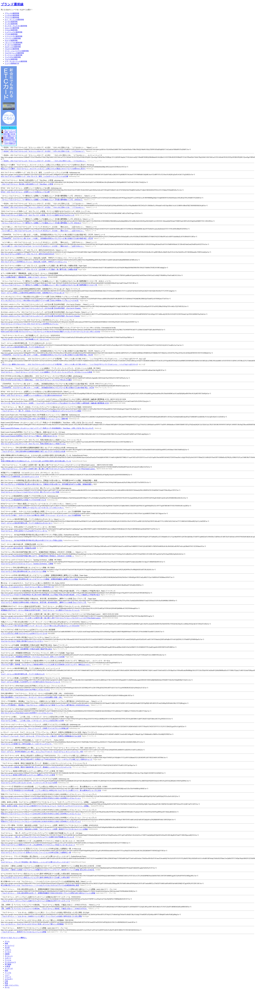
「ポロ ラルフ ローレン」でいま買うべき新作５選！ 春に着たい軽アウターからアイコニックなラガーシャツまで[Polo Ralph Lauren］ (48, 469)
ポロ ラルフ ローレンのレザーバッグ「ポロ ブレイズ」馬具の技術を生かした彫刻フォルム (33, 444)
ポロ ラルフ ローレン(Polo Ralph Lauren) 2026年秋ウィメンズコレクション (27, 713)
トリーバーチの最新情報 (13, 36)
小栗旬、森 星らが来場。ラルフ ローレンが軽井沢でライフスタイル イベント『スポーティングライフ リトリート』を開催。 (45, 806)
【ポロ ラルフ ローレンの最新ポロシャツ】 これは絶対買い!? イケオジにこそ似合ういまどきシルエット (38, 845)
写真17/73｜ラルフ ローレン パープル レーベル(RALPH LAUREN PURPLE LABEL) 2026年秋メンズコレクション (41, 798)
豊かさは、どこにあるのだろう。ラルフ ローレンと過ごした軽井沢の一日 (27, 587)
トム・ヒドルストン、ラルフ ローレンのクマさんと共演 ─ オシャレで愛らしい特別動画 (32, 924)
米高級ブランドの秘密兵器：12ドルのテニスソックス (20, 476)
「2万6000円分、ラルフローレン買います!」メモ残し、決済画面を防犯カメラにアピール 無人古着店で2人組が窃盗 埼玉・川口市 (47, 238)
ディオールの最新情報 (13, 44)
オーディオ (9, 968)
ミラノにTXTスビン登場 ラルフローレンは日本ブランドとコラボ (24, 633)
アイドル (8, 960)
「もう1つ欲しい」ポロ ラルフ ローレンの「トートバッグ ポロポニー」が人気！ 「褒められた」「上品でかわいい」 (42, 231)
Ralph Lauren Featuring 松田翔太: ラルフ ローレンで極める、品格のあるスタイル (29, 436)
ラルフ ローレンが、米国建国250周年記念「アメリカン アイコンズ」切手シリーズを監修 (33, 657)
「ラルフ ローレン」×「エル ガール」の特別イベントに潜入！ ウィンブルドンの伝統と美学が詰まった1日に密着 (41, 916)
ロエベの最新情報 (11, 40)
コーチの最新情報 (11, 21)
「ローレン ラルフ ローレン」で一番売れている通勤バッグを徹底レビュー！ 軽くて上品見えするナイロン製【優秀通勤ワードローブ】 (49, 285)
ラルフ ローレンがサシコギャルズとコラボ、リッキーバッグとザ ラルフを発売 (29, 783)
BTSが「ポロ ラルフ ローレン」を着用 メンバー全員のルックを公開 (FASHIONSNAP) (31, 395)
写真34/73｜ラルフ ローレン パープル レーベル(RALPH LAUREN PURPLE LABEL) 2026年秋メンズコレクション (41, 814)
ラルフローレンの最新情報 (14, 53)
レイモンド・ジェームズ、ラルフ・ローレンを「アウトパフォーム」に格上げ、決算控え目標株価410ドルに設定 (41, 736)
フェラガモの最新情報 (13, 57)
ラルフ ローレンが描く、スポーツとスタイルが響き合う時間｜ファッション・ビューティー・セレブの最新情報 (41, 515)
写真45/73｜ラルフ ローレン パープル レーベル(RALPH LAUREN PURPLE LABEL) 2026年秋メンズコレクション (41, 821)
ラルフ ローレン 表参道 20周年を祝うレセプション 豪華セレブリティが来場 (28, 775)
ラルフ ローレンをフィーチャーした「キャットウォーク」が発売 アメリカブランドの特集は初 (35, 728)
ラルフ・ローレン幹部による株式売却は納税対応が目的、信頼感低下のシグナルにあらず (33, 293)
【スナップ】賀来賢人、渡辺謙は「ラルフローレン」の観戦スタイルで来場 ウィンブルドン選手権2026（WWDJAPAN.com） (45, 705)
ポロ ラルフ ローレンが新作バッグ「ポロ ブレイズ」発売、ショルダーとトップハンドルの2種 (34, 176)
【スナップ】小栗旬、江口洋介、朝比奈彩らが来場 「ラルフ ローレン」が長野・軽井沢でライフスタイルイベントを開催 (44, 829)
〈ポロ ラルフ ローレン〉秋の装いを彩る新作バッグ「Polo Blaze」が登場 (27, 184)
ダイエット (9, 956)
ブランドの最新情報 (12, 13)
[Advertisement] (37, 935)
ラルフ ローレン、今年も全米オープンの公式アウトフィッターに (24, 531)
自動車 (7, 954)
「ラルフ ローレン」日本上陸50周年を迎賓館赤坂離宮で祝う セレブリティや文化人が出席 (33, 451)
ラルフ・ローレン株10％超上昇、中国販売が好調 (18, 548)
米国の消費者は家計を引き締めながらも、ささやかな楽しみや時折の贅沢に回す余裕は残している (36, 461)
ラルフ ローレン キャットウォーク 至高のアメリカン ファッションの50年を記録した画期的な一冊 (36, 852)
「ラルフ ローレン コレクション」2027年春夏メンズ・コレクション (25, 339)
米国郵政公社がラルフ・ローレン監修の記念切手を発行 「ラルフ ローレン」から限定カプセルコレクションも (40, 610)
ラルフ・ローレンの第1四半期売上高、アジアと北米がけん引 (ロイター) (26, 523)
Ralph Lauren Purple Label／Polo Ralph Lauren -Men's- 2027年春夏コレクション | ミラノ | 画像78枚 (34, 419)
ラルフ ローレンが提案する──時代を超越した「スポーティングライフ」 (27, 744)
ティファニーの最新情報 (13, 55)
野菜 (6, 983)
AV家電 (7, 966)
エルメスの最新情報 (12, 28)
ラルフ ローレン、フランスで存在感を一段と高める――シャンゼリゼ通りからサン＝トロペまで (35, 862)
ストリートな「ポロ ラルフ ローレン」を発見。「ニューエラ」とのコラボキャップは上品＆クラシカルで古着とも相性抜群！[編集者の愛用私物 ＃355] (55, 403)
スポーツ (8, 958)
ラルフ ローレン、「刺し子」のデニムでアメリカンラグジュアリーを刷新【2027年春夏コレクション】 (38, 837)
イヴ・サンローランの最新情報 (16, 61)
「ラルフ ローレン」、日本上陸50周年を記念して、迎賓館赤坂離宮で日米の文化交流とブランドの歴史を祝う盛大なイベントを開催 (48, 893)
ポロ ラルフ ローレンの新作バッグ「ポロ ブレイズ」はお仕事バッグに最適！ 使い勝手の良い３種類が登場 (39, 269)
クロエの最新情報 (11, 30)
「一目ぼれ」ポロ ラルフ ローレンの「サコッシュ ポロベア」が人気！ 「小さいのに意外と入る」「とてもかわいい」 (43, 151)
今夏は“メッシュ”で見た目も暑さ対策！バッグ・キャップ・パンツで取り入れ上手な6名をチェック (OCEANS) (40, 626)
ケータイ (8, 952)
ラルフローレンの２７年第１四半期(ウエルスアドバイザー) (22, 641)
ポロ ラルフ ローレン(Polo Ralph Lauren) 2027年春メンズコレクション (25, 689)
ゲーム (7, 941)
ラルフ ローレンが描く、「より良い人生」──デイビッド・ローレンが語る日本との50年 (32, 720)
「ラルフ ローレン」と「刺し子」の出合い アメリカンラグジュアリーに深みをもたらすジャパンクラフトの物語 (41, 411)
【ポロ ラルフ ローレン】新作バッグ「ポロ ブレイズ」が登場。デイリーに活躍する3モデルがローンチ (38, 215)
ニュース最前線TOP (12, 63)
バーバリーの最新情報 (13, 38)
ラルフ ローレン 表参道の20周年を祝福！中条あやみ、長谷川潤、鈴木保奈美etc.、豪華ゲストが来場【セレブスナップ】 (44, 602)
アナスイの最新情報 (12, 17)
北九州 (7, 947)
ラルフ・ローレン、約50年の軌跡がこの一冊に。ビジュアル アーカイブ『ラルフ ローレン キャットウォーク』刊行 (42, 751)
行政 (6, 981)
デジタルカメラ (10, 962)
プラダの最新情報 (11, 34)
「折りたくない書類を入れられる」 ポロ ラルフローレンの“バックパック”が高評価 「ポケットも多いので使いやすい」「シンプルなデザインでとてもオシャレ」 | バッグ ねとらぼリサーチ (69, 364)
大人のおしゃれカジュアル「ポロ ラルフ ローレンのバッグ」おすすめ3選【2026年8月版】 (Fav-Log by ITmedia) (40, 316)
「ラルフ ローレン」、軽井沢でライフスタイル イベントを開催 (23, 932)
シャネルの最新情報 (12, 15)
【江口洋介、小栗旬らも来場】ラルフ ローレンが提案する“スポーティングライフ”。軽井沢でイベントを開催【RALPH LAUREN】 (48, 870)
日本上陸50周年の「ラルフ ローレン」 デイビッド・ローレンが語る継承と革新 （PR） (32, 697)
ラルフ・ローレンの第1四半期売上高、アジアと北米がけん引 (23, 347)
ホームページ (9, 945)
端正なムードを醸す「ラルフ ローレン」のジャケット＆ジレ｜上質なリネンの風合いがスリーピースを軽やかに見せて (43, 168)
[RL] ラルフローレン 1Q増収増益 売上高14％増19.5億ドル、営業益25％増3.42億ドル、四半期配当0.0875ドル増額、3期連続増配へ (47, 484)
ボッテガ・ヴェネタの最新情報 (16, 26)
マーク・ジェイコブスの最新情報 (17, 51)
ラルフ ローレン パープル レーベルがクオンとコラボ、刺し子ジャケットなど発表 (30, 492)
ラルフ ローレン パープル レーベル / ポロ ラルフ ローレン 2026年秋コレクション (30, 324)
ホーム (7, 987)
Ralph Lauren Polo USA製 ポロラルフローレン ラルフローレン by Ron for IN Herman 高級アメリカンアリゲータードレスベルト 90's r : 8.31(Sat (50, 331)
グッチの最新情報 (11, 24)
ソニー (7, 975)
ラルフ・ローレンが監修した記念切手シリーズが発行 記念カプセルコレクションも (30, 682)
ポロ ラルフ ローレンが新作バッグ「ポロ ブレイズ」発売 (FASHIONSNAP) (27, 254)
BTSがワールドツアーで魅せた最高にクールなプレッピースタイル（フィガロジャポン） (32, 507)
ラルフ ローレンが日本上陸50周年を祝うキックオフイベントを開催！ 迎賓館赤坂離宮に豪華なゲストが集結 (39, 579)
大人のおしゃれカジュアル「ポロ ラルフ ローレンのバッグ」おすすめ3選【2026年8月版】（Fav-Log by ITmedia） (41, 308)
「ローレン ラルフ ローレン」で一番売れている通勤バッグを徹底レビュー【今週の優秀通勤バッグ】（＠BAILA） (42, 200)
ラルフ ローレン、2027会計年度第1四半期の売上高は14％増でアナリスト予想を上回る (32, 540)
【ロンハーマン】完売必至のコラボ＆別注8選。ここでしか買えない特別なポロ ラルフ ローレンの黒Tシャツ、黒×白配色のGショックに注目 (51, 790)
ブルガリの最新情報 (12, 49)
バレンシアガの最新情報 (13, 42)
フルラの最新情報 (11, 59)
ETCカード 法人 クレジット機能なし (14, 937)
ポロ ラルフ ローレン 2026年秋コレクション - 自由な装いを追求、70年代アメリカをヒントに (34, 262)
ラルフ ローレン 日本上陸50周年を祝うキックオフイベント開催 (23, 571)
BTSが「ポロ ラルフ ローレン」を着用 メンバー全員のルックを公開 (25, 192)
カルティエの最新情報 (13, 47)
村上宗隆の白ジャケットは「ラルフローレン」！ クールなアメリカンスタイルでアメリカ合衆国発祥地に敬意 (40, 885)
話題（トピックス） (12, 985)
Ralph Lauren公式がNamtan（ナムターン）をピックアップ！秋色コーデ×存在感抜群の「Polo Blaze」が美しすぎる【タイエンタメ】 (47, 428)
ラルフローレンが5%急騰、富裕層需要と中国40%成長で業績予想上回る (26, 649)
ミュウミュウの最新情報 (13, 32)
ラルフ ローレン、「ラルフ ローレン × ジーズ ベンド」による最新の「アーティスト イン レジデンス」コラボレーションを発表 (46, 372)
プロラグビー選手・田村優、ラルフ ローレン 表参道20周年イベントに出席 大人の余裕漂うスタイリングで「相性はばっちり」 (46, 664)
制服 (6, 943)
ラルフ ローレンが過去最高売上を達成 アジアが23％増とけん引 (23, 500)
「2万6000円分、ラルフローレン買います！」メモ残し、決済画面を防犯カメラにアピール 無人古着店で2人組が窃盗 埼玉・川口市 (47, 387)
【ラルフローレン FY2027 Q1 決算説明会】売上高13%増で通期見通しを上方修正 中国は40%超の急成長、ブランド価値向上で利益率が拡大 (50, 595)
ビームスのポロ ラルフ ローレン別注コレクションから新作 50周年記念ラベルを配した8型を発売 (35, 877)
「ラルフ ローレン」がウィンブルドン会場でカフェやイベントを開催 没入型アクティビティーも (35, 901)
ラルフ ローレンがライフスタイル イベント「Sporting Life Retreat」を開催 (27, 564)
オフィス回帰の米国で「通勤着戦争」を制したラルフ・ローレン (24, 277)
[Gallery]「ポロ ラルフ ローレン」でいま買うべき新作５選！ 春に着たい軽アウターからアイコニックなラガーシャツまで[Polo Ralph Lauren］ (51, 618)
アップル (8, 972)
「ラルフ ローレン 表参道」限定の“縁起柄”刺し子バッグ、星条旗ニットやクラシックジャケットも (36, 767)
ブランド (8, 977)
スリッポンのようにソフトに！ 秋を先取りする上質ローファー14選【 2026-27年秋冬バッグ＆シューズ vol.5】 (40, 300)
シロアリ (8, 950)
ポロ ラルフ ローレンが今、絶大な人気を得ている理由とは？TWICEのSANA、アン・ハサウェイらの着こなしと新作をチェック (46, 759)
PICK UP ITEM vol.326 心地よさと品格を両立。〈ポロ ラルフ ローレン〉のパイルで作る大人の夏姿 (36, 380)
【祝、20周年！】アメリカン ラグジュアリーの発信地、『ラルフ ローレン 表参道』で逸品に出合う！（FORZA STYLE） (44, 908)
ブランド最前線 (12, 4)
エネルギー (9, 979)
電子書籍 (8, 964)
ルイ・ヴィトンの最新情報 (14, 19)
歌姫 (6, 970)
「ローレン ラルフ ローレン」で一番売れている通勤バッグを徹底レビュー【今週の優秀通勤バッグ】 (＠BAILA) (41, 223)
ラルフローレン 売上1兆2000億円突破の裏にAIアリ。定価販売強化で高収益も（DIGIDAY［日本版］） (37, 556)
